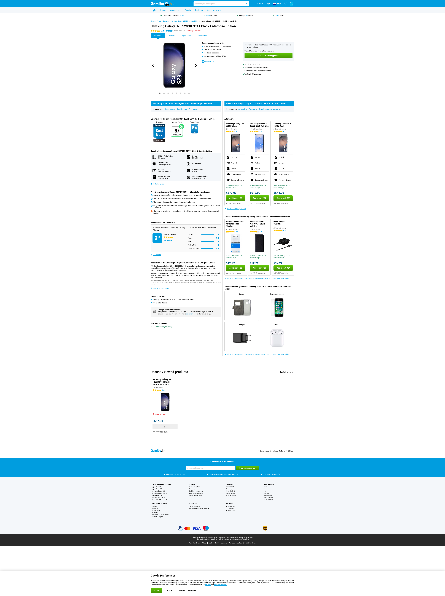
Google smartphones (195, 495)
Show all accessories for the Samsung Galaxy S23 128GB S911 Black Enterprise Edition (258, 278)
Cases (265, 487)
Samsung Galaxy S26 (158, 491)
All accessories (268, 499)
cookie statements (220, 585)
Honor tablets (230, 493)
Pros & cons (193, 109)
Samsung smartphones (196, 489)
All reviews (157, 255)
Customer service (214, 10)
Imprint (210, 543)
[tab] (160, 93)
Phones (192, 484)
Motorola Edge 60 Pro (158, 497)
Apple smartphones (195, 487)
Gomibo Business (194, 506)
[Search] (247, 4)
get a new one (191, 314)
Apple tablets (230, 487)
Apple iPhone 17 (157, 487)
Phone (163, 10)
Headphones (268, 495)
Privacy (204, 543)
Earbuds (266, 493)
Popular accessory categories (270, 109)
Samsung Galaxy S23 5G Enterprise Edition (185, 21)
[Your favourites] (285, 3)
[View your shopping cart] (291, 3)
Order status (155, 508)
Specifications (182, 109)
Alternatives (242, 109)
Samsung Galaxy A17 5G (159, 499)
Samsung (166, 21)
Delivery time (156, 510)
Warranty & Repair (157, 517)
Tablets (188, 10)
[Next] (195, 65)
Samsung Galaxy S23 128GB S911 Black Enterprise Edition (219, 21)
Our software (230, 508)
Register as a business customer (199, 508)
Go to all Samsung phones (236, 209)
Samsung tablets (231, 489)
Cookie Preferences (221, 543)
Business (199, 10)
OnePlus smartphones (196, 491)
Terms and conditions (235, 543)
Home (152, 21)
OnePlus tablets (231, 495)
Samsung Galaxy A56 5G (159, 493)
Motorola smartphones (196, 493)
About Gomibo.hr (194, 543)
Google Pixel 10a (157, 495)
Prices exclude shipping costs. (243, 537)
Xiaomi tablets (230, 491)
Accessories (175, 10)
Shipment (155, 512)
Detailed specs (158, 184)
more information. (243, 539)
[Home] (154, 10)
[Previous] (153, 65)
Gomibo (229, 504)
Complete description (161, 288)
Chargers (266, 491)
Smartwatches (268, 497)
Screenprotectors (269, 489)
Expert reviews (170, 109)
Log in (268, 4)
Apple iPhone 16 (157, 489)
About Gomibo (230, 506)
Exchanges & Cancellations (160, 515)
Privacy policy (230, 510)
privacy (208, 585)
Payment (154, 506)
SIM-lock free (209, 61)
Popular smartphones (161, 484)
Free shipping (236, 203)
